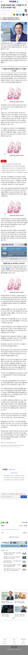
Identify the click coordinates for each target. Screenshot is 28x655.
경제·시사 (5, 643)
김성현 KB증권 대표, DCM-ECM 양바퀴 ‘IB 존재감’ (13, 166)
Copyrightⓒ (8, 649)
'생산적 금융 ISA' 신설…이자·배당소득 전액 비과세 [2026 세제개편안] (14, 475)
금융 (5, 641)
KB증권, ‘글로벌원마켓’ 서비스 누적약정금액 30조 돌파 (14, 172)
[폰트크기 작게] (1, 14)
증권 (5, 639)
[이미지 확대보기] (26, 23)
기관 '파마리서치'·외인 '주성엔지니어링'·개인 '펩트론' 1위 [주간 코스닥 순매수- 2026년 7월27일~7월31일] (14, 477)
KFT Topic (23, 643)
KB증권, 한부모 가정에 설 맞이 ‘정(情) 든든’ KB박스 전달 (14, 170)
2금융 (23, 641)
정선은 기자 (12, 469)
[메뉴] (1, 1)
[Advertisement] (14, 457)
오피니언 (14, 643)
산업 (14, 639)
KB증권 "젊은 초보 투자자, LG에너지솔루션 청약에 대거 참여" (14, 168)
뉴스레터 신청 (24, 496)
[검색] (26, 1)
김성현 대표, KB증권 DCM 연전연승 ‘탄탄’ (11, 164)
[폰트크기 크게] (4, 14)
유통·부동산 (23, 639)
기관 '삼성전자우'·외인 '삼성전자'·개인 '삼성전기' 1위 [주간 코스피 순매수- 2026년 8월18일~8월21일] (14, 479)
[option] (14, 604)
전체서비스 (14, 647)
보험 (14, 641)
